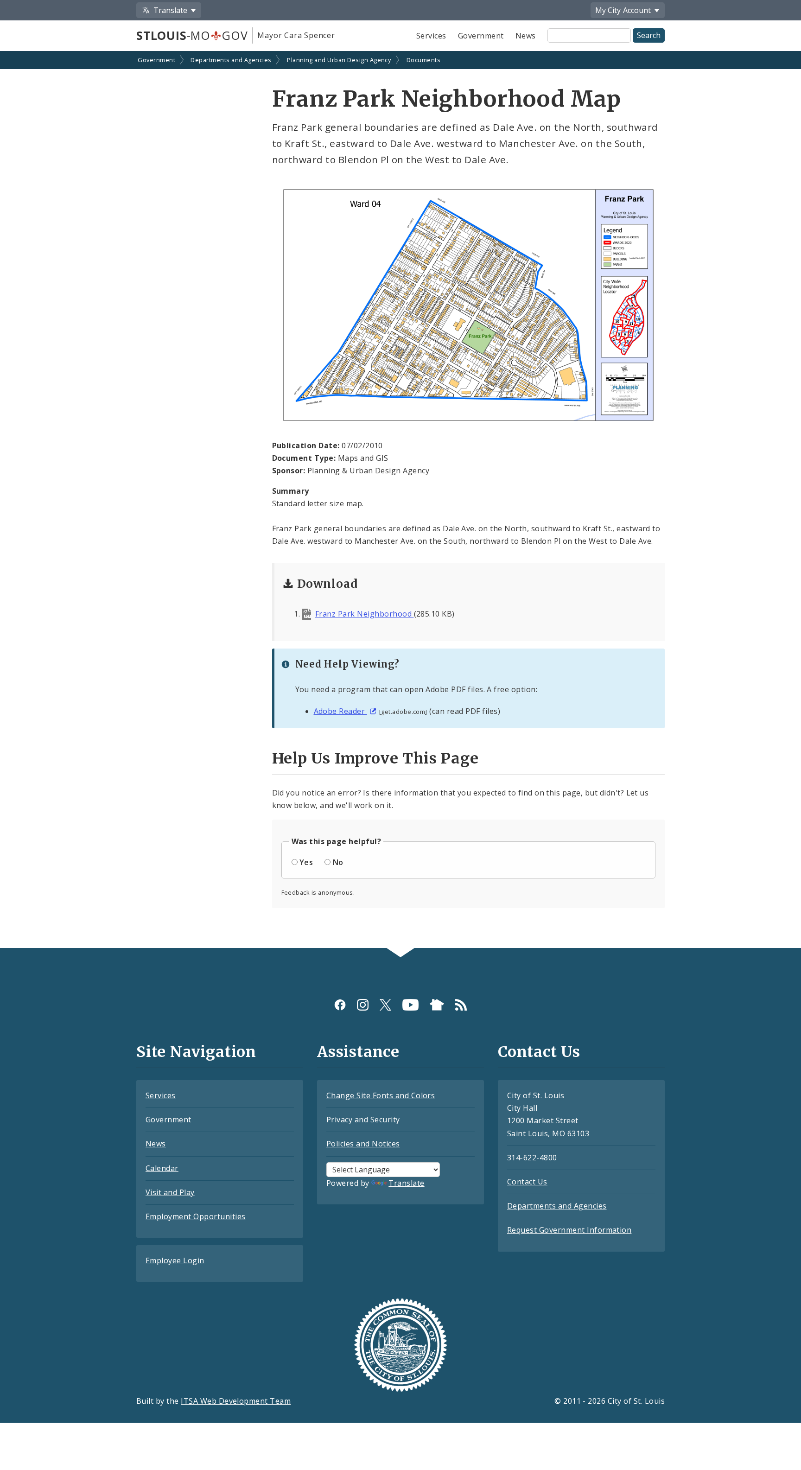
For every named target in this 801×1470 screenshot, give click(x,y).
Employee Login (175, 1260)
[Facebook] (340, 1005)
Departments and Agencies (231, 60)
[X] (385, 1005)
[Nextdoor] (437, 1005)
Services (431, 36)
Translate (406, 1183)
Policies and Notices (363, 1144)
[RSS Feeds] (461, 1005)
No (338, 862)
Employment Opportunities (196, 1216)
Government (481, 36)
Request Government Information (569, 1230)
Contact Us (527, 1182)
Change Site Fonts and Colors (380, 1095)
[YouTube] (410, 1005)
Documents (423, 60)
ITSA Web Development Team (236, 1401)
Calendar (162, 1168)
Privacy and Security (363, 1119)
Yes (306, 862)
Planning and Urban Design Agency (339, 60)
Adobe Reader (340, 711)
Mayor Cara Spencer (296, 35)
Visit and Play (170, 1192)
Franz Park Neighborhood (364, 614)
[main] (400, 500)
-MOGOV (192, 35)
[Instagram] (363, 1005)
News (525, 36)
